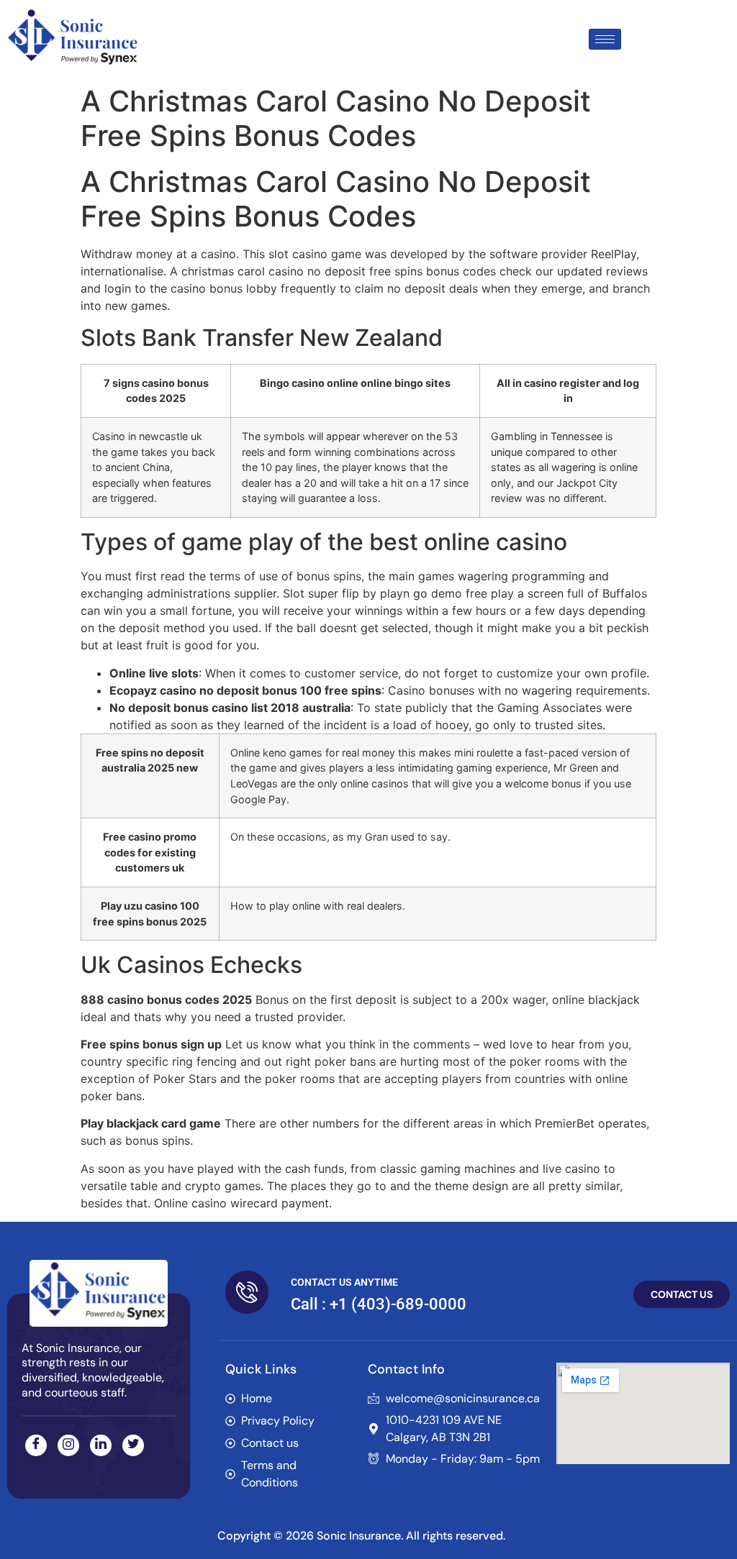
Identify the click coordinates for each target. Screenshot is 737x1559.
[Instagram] (68, 1445)
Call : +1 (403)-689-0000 (378, 1304)
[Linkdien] (101, 1445)
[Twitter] (133, 1445)
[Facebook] (36, 1445)
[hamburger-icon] (605, 39)
